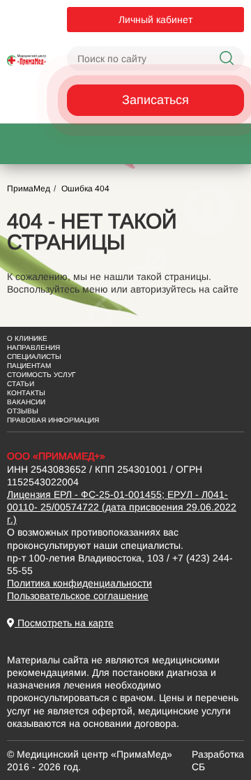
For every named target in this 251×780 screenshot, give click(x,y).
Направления (33, 347)
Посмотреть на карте (64, 622)
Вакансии (26, 402)
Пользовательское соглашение (78, 595)
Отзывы (22, 411)
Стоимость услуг (41, 374)
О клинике (27, 338)
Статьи (20, 384)
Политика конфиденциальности (79, 583)
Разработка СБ (218, 760)
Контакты (26, 393)
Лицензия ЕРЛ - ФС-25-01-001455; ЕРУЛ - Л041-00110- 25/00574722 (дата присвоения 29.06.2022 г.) (121, 507)
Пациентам (29, 365)
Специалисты (34, 356)
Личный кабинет (155, 19)
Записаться (155, 100)
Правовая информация (53, 420)
